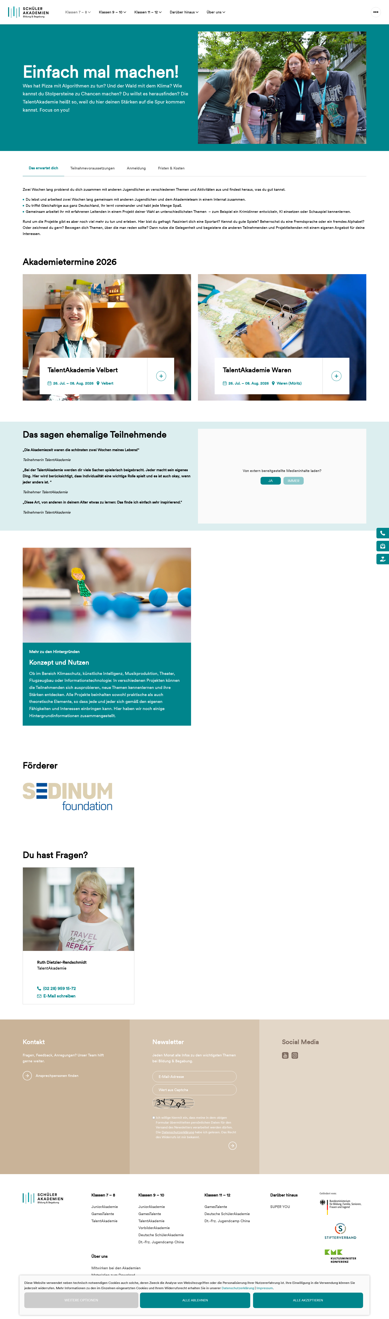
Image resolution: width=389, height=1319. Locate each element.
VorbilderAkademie (154, 1228)
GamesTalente (102, 1214)
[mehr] (376, 12)
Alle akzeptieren (308, 1300)
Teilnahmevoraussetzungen (92, 168)
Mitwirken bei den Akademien (116, 1268)
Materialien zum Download (113, 1275)
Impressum (264, 1288)
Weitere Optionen (81, 1300)
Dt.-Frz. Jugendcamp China (161, 1242)
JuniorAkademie (104, 1207)
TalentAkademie (104, 1221)
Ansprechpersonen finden (57, 1075)
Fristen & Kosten (171, 168)
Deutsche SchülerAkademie (161, 1235)
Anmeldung (136, 168)
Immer (293, 481)
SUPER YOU (280, 1207)
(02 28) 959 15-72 (59, 988)
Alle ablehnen (195, 1300)
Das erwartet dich (43, 168)
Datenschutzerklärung (178, 1132)
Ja (270, 481)
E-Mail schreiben (59, 995)
